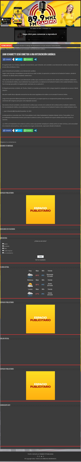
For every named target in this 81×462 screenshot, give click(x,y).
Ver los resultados (40, 260)
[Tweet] (19, 59)
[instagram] (39, 456)
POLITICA (9, 49)
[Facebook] (37, 456)
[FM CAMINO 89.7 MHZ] (40, 13)
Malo (5, 248)
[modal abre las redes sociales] (35, 59)
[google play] (41, 456)
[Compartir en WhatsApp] (28, 59)
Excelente (6, 246)
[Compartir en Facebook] (7, 59)
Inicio (3, 49)
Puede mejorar (8, 250)
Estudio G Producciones (46, 454)
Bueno (6, 244)
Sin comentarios (8, 253)
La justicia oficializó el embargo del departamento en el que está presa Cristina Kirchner (36, 45)
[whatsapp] (43, 456)
